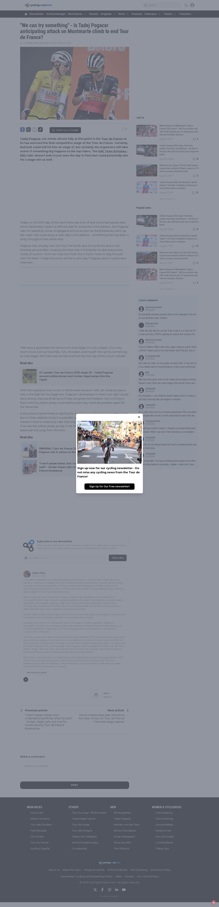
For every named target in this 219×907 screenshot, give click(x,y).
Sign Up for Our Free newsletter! (109, 486)
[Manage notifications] (213, 902)
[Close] (139, 417)
